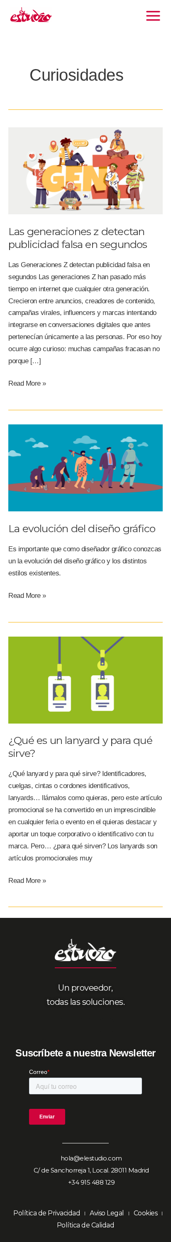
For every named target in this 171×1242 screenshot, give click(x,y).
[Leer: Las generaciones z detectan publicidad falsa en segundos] (85, 170)
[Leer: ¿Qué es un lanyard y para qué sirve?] (85, 680)
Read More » (27, 382)
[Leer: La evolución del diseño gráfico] (85, 467)
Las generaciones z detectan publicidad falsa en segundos (77, 237)
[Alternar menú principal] (153, 16)
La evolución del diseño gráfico (81, 528)
